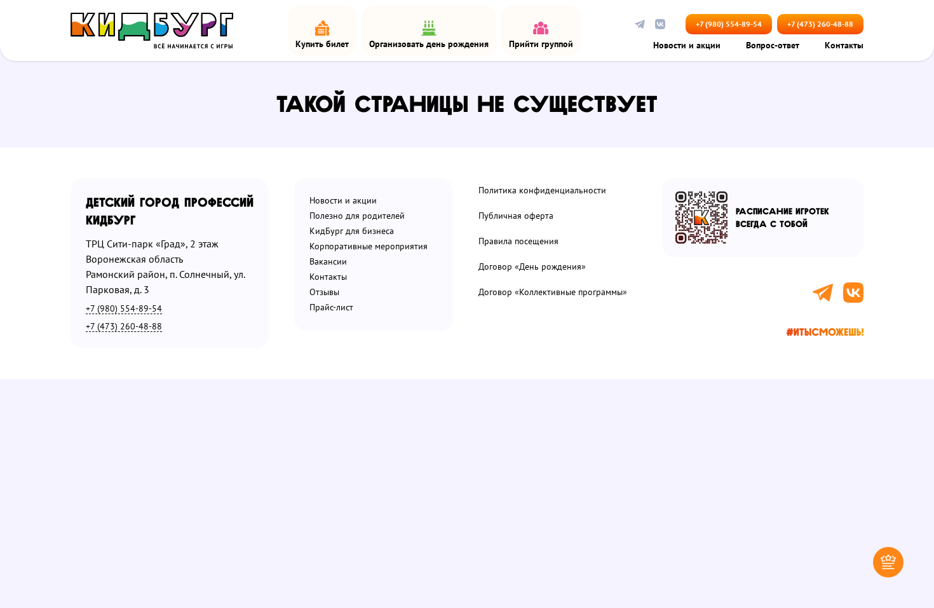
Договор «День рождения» (532, 267)
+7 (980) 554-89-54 (729, 24)
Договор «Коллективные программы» (552, 292)
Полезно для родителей (357, 216)
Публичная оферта (515, 216)
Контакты (844, 46)
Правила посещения (518, 241)
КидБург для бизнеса (351, 231)
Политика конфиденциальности (542, 190)
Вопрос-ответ (772, 46)
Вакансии (328, 261)
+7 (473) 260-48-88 (820, 24)
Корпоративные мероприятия (368, 246)
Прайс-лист (331, 307)
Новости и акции (687, 46)
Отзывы (324, 292)
